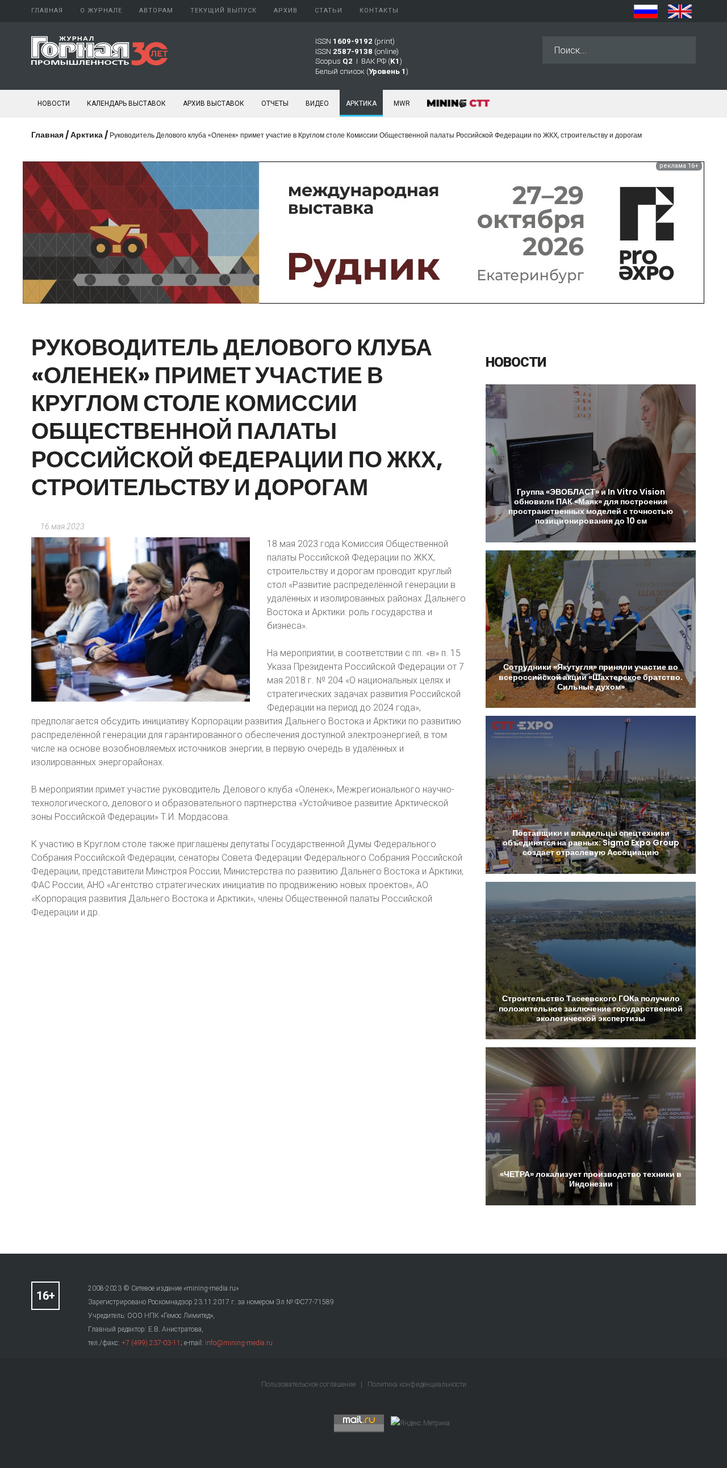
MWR (402, 103)
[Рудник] (363, 231)
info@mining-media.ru (239, 1343)
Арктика (361, 103)
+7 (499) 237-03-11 (151, 1343)
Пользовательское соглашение (309, 1384)
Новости (53, 103)
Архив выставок (213, 103)
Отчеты (275, 103)
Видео (317, 103)
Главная (47, 134)
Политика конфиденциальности (416, 1384)
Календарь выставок (126, 103)
